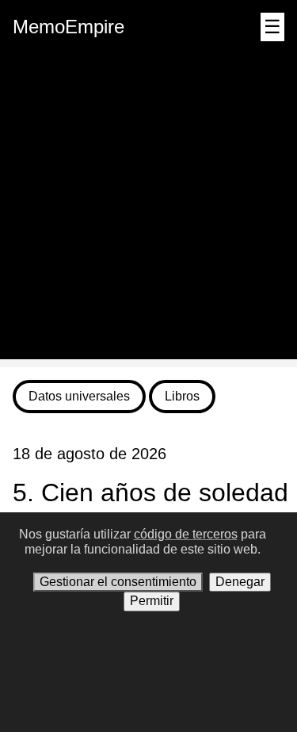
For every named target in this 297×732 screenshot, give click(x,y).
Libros (182, 396)
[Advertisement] (148, 210)
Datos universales (79, 396)
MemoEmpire (68, 26)
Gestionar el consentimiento (118, 581)
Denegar (240, 581)
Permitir (151, 600)
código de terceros (186, 534)
